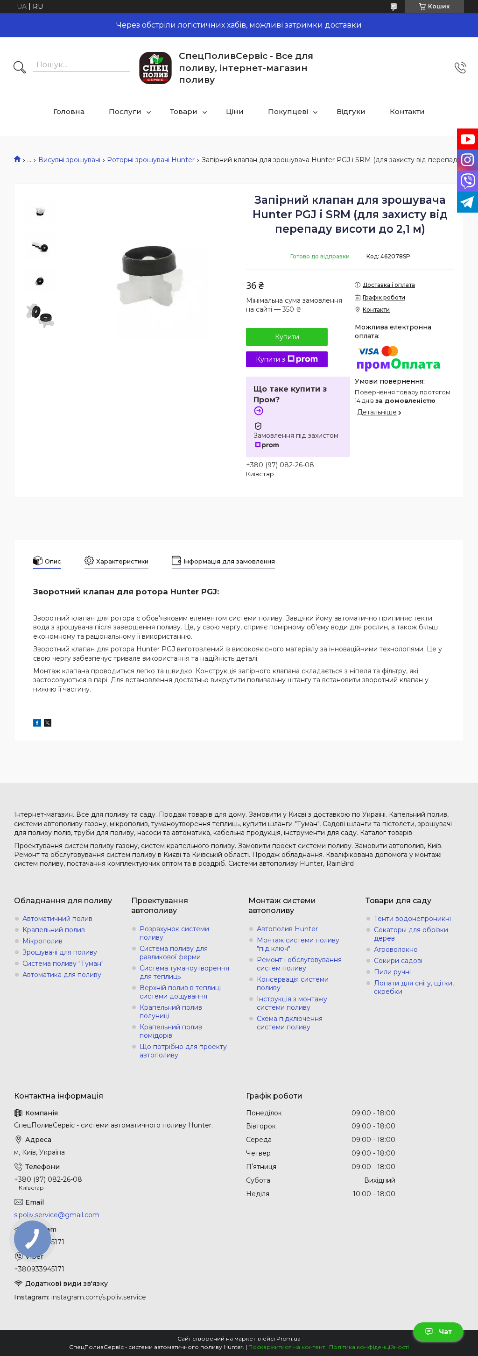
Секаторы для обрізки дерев (411, 934)
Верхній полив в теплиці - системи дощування (182, 992)
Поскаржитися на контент (286, 1346)
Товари (183, 111)
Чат (445, 1331)
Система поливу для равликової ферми (174, 952)
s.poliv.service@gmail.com (56, 1215)
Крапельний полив (53, 930)
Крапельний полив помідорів (171, 1031)
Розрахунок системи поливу (174, 933)
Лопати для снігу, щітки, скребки (414, 987)
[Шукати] (19, 68)
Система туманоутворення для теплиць (184, 972)
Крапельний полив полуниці (171, 1011)
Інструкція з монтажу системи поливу (292, 1003)
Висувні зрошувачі (69, 160)
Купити (287, 337)
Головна (68, 111)
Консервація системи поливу (293, 983)
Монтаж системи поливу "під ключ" (298, 944)
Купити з (270, 359)
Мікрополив (42, 941)
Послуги (125, 111)
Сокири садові (398, 960)
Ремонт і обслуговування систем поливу (299, 964)
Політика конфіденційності (369, 1346)
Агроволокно (396, 949)
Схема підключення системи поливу (290, 1022)
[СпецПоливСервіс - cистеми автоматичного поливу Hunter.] (155, 68)
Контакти (407, 111)
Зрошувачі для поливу (59, 952)
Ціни (235, 111)
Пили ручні (392, 972)
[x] (47, 724)
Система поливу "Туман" (63, 963)
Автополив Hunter (287, 929)
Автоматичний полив (57, 918)
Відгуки (351, 111)
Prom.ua (288, 1338)
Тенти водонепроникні (412, 918)
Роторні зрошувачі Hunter (151, 160)
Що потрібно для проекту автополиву (183, 1050)
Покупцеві (288, 111)
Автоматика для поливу (61, 975)
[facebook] (37, 724)
